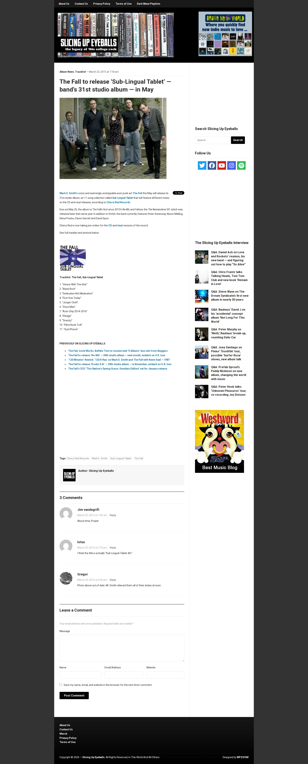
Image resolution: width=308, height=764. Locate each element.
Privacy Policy (101, 3)
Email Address (113, 667)
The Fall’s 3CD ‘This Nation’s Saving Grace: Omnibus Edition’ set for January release (117, 368)
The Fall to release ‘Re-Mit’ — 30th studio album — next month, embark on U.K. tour (116, 355)
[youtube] (221, 165)
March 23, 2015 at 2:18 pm (92, 547)
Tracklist (80, 71)
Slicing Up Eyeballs (101, 470)
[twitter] (202, 165)
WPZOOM (242, 757)
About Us (64, 3)
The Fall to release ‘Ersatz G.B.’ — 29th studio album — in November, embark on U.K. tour (120, 364)
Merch (63, 733)
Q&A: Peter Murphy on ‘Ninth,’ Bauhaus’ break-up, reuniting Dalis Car (228, 333)
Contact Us (81, 3)
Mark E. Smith (99, 458)
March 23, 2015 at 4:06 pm (92, 579)
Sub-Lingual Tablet (120, 458)
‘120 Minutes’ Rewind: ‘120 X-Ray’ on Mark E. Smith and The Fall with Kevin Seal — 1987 (119, 359)
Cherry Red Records (118, 202)
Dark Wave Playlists (148, 3)
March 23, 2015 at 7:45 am (92, 515)
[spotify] (241, 165)
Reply (113, 515)
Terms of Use (123, 3)
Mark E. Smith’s (69, 193)
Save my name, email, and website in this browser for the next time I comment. (108, 685)
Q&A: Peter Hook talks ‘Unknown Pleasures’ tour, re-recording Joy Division (228, 390)
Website (150, 667)
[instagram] (231, 165)
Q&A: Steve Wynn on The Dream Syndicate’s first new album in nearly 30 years (229, 295)
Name (63, 667)
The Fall (137, 193)
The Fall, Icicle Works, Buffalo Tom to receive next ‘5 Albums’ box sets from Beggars (118, 350)
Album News (67, 71)
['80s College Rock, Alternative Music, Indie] (116, 34)
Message (65, 631)
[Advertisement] (221, 90)
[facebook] (212, 165)
